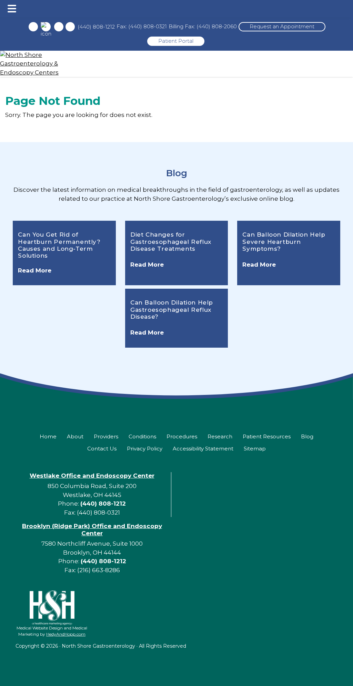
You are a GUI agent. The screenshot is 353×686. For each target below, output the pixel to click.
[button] (12, 8)
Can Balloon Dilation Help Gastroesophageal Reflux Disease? (171, 309)
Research (220, 436)
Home (48, 436)
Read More (34, 270)
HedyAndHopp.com (65, 634)
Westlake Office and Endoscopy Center (92, 475)
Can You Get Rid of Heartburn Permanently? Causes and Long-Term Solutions (59, 245)
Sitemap (255, 448)
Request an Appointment (282, 26)
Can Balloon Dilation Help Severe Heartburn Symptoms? (283, 241)
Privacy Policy (144, 448)
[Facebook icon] (33, 26)
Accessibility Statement (203, 448)
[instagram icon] (58, 26)
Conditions (142, 436)
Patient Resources (267, 436)
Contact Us (102, 448)
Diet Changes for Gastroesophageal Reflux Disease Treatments (170, 241)
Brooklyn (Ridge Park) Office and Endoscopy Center (92, 529)
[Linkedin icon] (70, 26)
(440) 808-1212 (96, 26)
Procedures (182, 436)
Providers (106, 436)
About (75, 436)
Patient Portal (175, 41)
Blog (176, 173)
